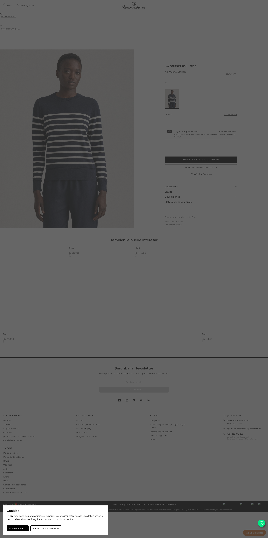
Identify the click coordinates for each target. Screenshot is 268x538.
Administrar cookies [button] (63, 519)
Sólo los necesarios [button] (46, 528)
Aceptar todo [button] (18, 528)
